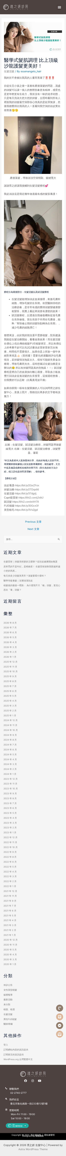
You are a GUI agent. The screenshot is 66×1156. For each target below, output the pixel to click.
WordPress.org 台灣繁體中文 (18, 1059)
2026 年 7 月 (10, 627)
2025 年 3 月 (10, 705)
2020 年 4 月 (10, 954)
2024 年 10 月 (11, 730)
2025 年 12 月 (10, 662)
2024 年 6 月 (10, 749)
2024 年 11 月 (10, 725)
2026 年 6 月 (10, 632)
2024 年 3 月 (10, 764)
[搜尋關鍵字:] (33, 539)
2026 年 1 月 (10, 657)
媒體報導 (8, 995)
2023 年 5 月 (10, 813)
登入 (6, 1044)
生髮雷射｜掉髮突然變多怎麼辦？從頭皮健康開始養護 (30, 561)
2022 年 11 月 (10, 842)
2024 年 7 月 (10, 744)
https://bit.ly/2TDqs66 (27, 489)
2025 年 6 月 (10, 691)
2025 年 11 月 (10, 666)
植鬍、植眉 (9, 1009)
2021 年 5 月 (10, 915)
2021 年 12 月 (10, 891)
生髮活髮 (9, 71)
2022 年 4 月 (10, 871)
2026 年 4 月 (10, 642)
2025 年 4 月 (10, 700)
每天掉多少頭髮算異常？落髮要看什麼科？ (25, 575)
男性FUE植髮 (10, 1019)
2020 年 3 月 (10, 959)
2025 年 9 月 (10, 676)
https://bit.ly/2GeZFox (27, 485)
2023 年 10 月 (11, 788)
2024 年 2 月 (10, 769)
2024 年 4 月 (10, 759)
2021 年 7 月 (10, 905)
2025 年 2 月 (10, 710)
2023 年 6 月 (10, 808)
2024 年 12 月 (11, 720)
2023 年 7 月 (10, 803)
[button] (59, 7)
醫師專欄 (8, 1024)
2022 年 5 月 (10, 866)
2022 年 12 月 (10, 837)
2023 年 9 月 (10, 793)
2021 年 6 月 (10, 910)
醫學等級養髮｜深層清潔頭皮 (18, 580)
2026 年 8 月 (10, 623)
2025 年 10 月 (11, 671)
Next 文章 (33, 529)
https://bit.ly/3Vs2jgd (26, 509)
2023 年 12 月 (11, 779)
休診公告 (8, 985)
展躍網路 (39, 1136)
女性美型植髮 (10, 990)
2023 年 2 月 (10, 827)
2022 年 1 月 (10, 886)
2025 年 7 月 (10, 686)
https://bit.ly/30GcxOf (26, 505)
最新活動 (8, 999)
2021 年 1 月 (10, 935)
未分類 (7, 1004)
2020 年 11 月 (10, 944)
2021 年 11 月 (10, 896)
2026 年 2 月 (10, 652)
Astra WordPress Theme (33, 1149)
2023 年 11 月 (10, 783)
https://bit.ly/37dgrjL (26, 493)
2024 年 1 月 (10, 774)
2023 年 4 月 (10, 818)
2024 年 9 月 (10, 735)
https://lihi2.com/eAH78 (25, 501)
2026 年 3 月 (10, 647)
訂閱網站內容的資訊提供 (16, 1049)
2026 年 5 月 (10, 637)
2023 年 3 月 (10, 823)
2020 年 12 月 (11, 940)
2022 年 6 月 (10, 862)
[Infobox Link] (33, 1092)
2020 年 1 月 (10, 964)
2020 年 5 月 (10, 949)
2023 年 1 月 (10, 832)
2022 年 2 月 (10, 881)
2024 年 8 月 (10, 739)
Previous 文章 (33, 521)
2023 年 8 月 (10, 798)
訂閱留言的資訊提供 (14, 1054)
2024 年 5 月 (10, 754)
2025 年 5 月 (10, 696)
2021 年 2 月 (10, 930)
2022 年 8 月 (10, 857)
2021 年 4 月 (10, 920)
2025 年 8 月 (10, 681)
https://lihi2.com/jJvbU (31, 497)
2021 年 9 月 (10, 901)
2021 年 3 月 (10, 925)
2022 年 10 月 (11, 847)
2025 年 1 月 (10, 715)
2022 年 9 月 (10, 852)
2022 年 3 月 (10, 876)
